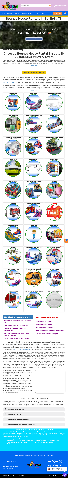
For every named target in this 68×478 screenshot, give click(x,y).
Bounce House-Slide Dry (33, 203)
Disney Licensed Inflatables (34, 181)
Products (21, 455)
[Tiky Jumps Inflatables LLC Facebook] (49, 461)
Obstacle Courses (54, 115)
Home (3, 13)
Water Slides (33, 93)
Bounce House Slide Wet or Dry (34, 115)
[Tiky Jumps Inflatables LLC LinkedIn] (49, 465)
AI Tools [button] (30, 13)
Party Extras (13, 203)
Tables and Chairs (33, 159)
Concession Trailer (13, 291)
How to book (24, 13)
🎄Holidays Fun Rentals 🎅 (54, 247)
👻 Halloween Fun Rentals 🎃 (33, 269)
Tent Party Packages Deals (54, 93)
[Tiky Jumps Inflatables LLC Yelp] (60, 461)
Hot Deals (37, 13)
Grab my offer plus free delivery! (34, 39)
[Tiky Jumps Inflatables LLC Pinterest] (56, 465)
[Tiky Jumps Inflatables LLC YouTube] (56, 461)
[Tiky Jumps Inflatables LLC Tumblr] (60, 465)
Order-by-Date (13, 93)
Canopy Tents (13, 159)
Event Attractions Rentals (54, 291)
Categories (27, 455)
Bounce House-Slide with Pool (33, 247)
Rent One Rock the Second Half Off (34, 291)
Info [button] (42, 13)
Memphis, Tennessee (8, 82)
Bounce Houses (54, 225)
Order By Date (57, 13)
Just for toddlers (13, 181)
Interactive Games (33, 137)
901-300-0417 (12, 461)
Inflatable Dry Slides (13, 225)
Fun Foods (54, 181)
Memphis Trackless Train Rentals (54, 137)
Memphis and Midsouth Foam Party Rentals (13, 138)
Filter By (17, 13)
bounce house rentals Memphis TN (22, 349)
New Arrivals (34, 225)
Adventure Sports (54, 269)
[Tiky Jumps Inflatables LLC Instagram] (53, 465)
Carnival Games (54, 159)
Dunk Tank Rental (13, 115)
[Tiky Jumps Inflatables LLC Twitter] (53, 461)
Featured (13, 247)
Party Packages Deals (13, 269)
